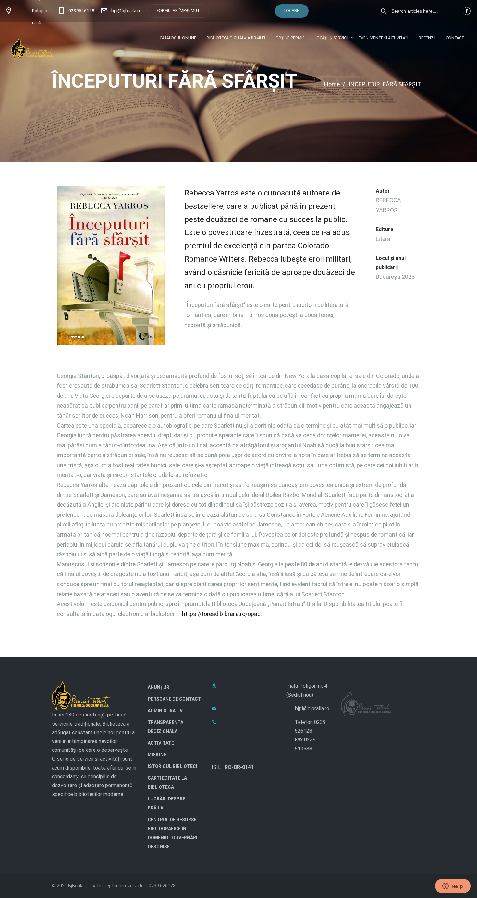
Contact (455, 38)
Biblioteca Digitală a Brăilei (236, 38)
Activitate (161, 743)
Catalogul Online (178, 38)
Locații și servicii (331, 38)
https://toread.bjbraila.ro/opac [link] (221, 613)
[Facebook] (467, 11)
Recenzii (427, 38)
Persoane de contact (174, 699)
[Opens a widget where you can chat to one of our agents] (453, 887)
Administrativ (165, 710)
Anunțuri (159, 687)
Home (332, 84)
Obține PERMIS (289, 38)
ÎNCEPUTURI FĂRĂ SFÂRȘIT (385, 84)
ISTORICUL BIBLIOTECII (173, 766)
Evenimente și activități (383, 38)
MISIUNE (157, 754)
